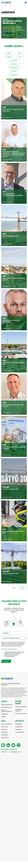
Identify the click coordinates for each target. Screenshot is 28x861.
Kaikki (8, 53)
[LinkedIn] (8, 745)
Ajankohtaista (4, 734)
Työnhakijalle (18, 729)
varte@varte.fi (13, 749)
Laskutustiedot (18, 726)
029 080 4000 (4, 749)
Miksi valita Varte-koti (20, 713)
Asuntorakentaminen (6, 707)
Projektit (9, 56)
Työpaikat (14, 71)
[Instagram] (19, 745)
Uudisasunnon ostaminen (18, 710)
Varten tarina (4, 726)
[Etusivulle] (6, 2)
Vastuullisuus (14, 74)
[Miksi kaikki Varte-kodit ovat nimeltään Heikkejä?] (14, 28)
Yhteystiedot (18, 724)
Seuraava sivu (22, 587)
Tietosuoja (4, 752)
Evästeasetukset (15, 752)
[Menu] (25, 2)
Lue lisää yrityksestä (6, 724)
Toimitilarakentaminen (7, 704)
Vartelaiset (14, 64)
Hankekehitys (4, 714)
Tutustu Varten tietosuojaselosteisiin (9, 649)
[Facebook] (3, 745)
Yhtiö (20, 56)
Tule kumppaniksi (19, 732)
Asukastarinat (14, 67)
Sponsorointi (4, 732)
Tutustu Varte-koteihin (20, 706)
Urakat (19, 53)
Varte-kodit (14, 60)
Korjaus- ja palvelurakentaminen (6, 710)
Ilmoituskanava (5, 737)
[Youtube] (13, 745)
